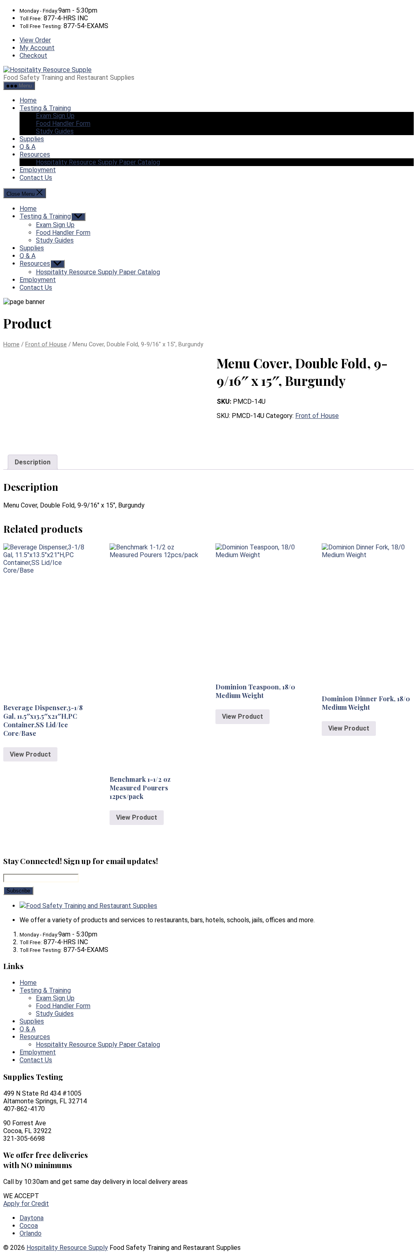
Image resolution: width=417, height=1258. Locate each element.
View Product (30, 754)
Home (28, 100)
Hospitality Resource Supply (67, 1247)
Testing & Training (45, 108)
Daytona (32, 1218)
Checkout (33, 55)
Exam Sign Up (55, 116)
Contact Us (36, 178)
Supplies (32, 139)
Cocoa (29, 1226)
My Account (37, 48)
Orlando (31, 1233)
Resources (35, 154)
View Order (35, 40)
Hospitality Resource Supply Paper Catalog (98, 162)
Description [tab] (32, 462)
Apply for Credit (26, 1204)
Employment (38, 170)
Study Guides (55, 131)
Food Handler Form (63, 123)
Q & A (27, 147)
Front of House (46, 344)
